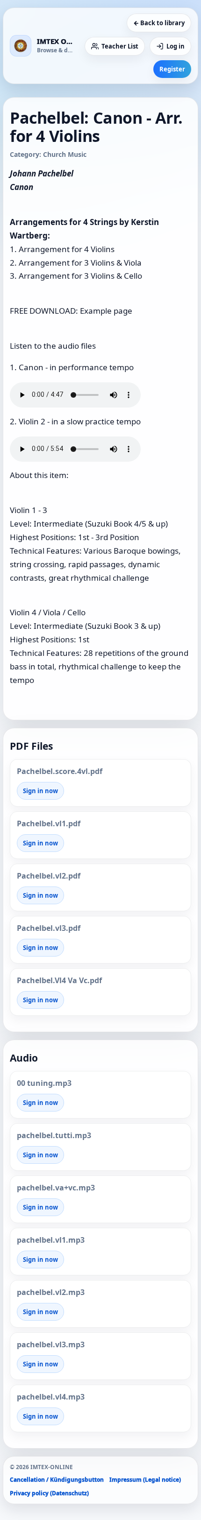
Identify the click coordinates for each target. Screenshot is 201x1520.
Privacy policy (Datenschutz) (49, 1493)
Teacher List (119, 46)
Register (172, 69)
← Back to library (159, 23)
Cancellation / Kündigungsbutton (57, 1480)
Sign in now (40, 791)
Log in (175, 46)
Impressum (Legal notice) (145, 1480)
